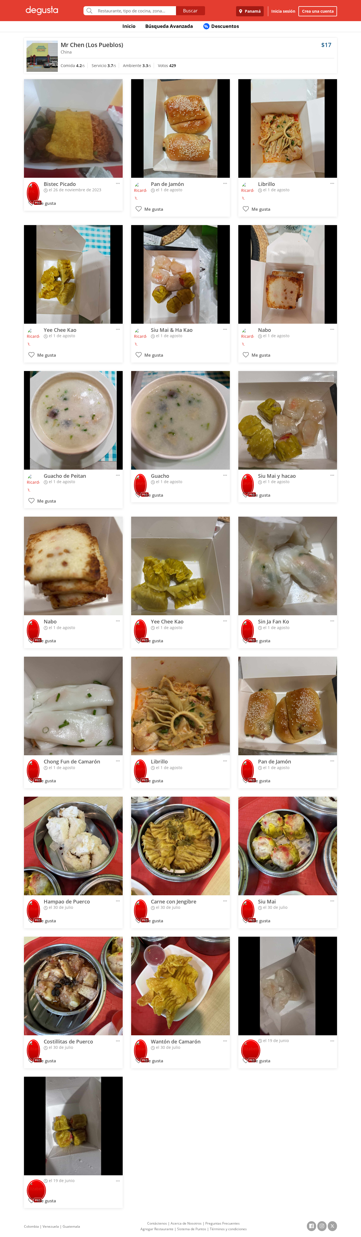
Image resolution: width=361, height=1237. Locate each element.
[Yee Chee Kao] (73, 274)
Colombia (31, 1226)
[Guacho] (180, 420)
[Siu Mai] (287, 846)
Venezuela (51, 1226)
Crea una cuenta (318, 11)
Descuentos (221, 26)
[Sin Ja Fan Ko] (287, 566)
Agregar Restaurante (156, 1229)
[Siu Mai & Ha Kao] (180, 274)
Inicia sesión (283, 11)
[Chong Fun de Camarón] (73, 706)
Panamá (252, 11)
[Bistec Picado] (73, 128)
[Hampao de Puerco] (73, 846)
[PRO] (33, 189)
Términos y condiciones (228, 1229)
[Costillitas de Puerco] (73, 986)
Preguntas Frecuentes (222, 1223)
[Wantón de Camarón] (180, 986)
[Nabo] (287, 274)
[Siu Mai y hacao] (287, 420)
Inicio (129, 26)
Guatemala (71, 1226)
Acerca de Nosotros (186, 1223)
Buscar (190, 11)
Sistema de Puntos (191, 1229)
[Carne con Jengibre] (180, 846)
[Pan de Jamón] (180, 128)
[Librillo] (287, 128)
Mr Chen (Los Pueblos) (92, 45)
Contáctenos (157, 1223)
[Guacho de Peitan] (73, 420)
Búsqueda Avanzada (169, 26)
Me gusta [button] (46, 203)
